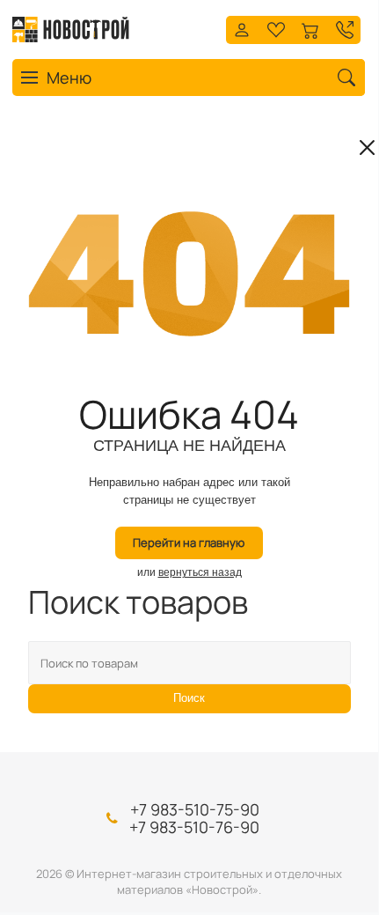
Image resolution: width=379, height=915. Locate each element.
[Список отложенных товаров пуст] (276, 27)
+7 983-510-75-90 (194, 809)
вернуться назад (200, 572)
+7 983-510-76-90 (194, 827)
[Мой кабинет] (242, 27)
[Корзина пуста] (310, 27)
